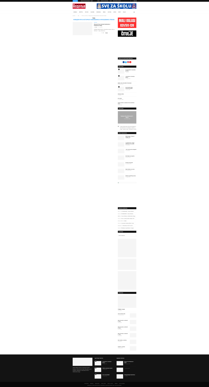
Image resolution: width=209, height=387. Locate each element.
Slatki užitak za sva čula (129, 169)
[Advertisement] (127, 47)
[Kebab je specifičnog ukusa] (121, 177)
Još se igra (120, 98)
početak (74, 15)
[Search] (135, 12)
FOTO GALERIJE (122, 383)
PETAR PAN (86, 383)
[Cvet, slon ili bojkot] (98, 376)
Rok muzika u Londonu (122, 340)
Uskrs (119, 216)
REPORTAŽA (97, 383)
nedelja (96, 27)
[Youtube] (134, 1)
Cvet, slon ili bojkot (106, 374)
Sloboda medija (121, 93)
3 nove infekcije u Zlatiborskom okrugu (128, 216)
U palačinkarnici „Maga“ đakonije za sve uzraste (129, 143)
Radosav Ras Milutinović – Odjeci (87, 0)
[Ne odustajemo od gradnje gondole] (121, 71)
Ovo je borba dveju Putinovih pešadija (129, 88)
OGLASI (111, 0)
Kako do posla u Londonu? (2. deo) (123, 327)
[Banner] (127, 280)
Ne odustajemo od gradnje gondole (130, 70)
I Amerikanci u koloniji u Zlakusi (130, 77)
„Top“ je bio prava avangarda (130, 149)
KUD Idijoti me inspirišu (129, 156)
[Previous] (78, 1)
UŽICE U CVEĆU (110, 383)
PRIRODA (91, 383)
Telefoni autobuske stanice (107, 368)
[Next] (79, 1)
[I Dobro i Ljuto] (127, 302)
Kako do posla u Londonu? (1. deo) (123, 334)
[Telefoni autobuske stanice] (98, 370)
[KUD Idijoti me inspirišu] (121, 157)
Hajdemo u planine (121, 346)
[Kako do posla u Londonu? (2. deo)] (133, 328)
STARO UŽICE (103, 383)
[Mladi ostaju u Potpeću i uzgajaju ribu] (121, 138)
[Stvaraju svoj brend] (121, 164)
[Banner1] (127, 248)
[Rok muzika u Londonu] (133, 342)
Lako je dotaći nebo (121, 313)
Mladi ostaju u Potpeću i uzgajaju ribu (130, 137)
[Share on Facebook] (103, 32)
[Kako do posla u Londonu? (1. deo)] (133, 335)
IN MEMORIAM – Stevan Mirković (128, 211)
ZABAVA (116, 383)
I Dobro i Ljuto (121, 309)
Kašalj (125, 220)
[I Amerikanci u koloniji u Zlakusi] (121, 78)
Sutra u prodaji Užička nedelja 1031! (127, 218)
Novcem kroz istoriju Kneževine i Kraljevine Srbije (102, 25)
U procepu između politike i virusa (127, 223)
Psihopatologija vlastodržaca (129, 374)
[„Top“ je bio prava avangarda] (121, 151)
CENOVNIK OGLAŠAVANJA (104, 0)
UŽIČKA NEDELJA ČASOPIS (117, 0)
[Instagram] (133, 1)
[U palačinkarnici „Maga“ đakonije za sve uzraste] (121, 144)
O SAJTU (98, 0)
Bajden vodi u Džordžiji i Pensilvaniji (124, 83)
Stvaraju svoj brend (129, 162)
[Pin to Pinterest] (105, 32)
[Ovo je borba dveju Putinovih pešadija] (121, 89)
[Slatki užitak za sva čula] (121, 171)
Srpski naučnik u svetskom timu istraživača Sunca (126, 103)
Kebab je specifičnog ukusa (130, 175)
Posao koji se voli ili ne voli (127, 225)
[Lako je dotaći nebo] (133, 315)
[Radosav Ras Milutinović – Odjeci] (120, 363)
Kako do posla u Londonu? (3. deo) (123, 321)
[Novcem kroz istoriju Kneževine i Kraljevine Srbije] (82, 28)
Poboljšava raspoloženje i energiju (127, 228)
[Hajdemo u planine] (133, 348)
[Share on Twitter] (104, 32)
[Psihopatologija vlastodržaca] (120, 376)
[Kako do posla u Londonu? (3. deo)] (133, 322)
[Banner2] (127, 264)
